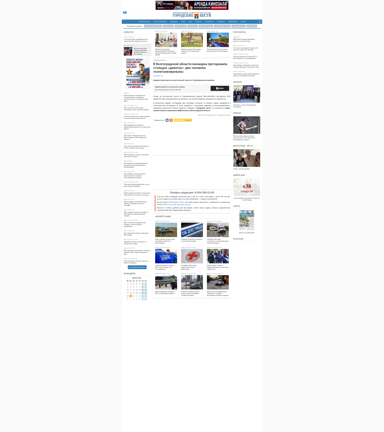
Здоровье (174, 22)
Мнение (237, 82)
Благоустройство (160, 22)
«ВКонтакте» (168, 204)
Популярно (239, 32)
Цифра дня (239, 175)
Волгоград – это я (243, 145)
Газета (243, 22)
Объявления (232, 22)
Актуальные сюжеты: (134, 26)
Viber (182, 202)
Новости (129, 32)
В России (238, 238)
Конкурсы (221, 22)
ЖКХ (190, 22)
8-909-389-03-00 (204, 192)
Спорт (183, 22)
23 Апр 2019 (156, 75)
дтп (200, 115)
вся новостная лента (137, 267)
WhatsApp (174, 202)
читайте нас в (183, 120)
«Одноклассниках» (183, 204)
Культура (198, 22)
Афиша (237, 113)
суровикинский (224, 115)
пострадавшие (210, 115)
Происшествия (144, 22)
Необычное (209, 22)
